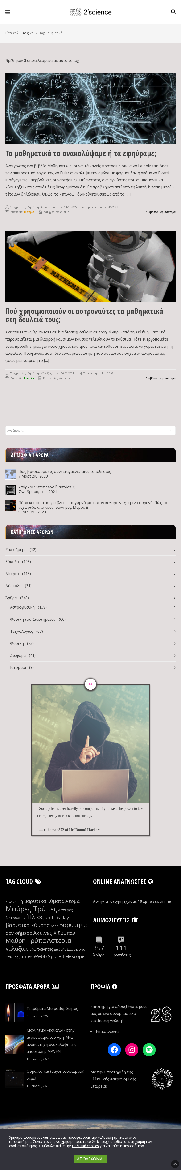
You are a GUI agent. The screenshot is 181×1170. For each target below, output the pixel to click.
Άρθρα (11, 597)
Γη (20, 901)
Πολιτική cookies (85, 1145)
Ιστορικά (18, 667)
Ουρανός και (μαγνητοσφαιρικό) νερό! (55, 1075)
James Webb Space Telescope (52, 956)
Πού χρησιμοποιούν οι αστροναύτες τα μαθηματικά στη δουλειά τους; (84, 315)
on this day (57, 917)
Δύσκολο (13, 585)
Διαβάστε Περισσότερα (161, 212)
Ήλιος (35, 917)
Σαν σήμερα (15, 549)
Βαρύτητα (73, 925)
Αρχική (28, 33)
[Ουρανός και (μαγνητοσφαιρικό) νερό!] (14, 1078)
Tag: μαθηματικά (51, 33)
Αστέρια (59, 940)
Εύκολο (12, 561)
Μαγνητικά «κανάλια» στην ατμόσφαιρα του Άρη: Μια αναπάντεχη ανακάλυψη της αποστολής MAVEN (51, 1041)
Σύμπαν (66, 933)
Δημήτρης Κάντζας (39, 373)
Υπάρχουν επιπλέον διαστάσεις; (46, 487)
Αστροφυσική (22, 607)
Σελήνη (11, 902)
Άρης (54, 926)
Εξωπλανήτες (41, 949)
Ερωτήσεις (121, 955)
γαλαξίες (17, 948)
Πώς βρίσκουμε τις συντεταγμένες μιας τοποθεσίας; (65, 471)
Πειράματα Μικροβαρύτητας (52, 1008)
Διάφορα (65, 378)
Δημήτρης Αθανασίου (41, 207)
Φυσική (64, 212)
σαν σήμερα (19, 933)
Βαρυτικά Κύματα (44, 901)
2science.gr (100, 1141)
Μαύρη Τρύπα (26, 940)
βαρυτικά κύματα (28, 925)
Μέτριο (12, 573)
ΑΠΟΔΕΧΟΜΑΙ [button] (90, 1158)
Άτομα (72, 901)
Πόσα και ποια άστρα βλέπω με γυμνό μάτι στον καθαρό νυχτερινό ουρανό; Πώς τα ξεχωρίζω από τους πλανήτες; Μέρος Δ (92, 505)
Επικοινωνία (107, 1031)
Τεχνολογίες (21, 631)
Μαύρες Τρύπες (31, 909)
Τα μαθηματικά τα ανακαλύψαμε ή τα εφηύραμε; (80, 153)
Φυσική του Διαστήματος (33, 619)
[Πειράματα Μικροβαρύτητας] (14, 1012)
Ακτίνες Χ (45, 932)
